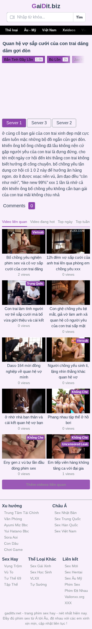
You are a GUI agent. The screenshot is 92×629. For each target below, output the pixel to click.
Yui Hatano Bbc (16, 531)
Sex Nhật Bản (65, 513)
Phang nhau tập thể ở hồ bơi (68, 420)
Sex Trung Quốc (67, 519)
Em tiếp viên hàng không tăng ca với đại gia (68, 465)
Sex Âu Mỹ (73, 578)
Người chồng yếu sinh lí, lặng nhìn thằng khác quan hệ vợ (68, 371)
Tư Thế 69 (12, 578)
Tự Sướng (38, 584)
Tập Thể (11, 584)
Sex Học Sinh (41, 572)
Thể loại (11, 30)
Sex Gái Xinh (40, 566)
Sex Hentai (73, 572)
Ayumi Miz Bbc (16, 525)
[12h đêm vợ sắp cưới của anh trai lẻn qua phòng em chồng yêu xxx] (68, 241)
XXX (68, 603)
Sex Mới (71, 566)
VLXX (34, 578)
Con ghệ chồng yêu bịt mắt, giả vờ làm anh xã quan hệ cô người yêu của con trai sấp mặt (68, 317)
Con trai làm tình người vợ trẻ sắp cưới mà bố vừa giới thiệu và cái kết (24, 314)
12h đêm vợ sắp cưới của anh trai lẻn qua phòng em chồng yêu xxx (68, 263)
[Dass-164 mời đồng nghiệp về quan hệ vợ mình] (23, 349)
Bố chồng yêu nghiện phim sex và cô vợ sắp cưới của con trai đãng (24, 263)
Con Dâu (11, 543)
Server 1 (14, 123)
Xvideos (69, 30)
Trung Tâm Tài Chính (21, 513)
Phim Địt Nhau (76, 591)
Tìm (79, 17)
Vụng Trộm (13, 566)
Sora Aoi (11, 537)
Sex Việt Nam (65, 531)
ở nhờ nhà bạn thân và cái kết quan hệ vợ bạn (24, 420)
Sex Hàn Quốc (66, 525)
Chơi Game (13, 550)
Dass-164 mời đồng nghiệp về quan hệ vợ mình (24, 371)
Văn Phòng (13, 519)
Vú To (8, 572)
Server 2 (64, 123)
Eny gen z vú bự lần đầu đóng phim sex (24, 465)
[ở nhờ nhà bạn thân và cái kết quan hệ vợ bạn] (23, 401)
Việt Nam (49, 30)
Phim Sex (72, 584)
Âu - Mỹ (30, 30)
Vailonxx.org (74, 597)
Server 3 (39, 123)
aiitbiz (46, 6)
